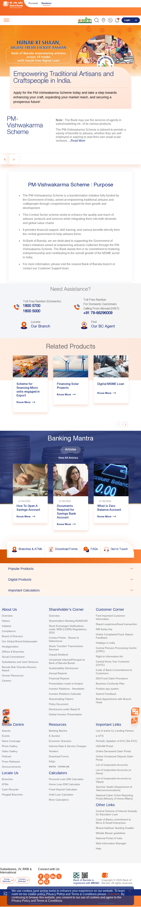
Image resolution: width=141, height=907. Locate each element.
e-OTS (100, 735)
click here (113, 894)
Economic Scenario (60, 741)
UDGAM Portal (104, 746)
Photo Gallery (10, 746)
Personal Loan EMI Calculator (66, 779)
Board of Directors (12, 636)
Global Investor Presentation (65, 714)
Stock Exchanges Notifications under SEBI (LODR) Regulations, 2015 (68, 629)
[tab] (70, 568)
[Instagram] (47, 876)
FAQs (52, 761)
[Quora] (47, 882)
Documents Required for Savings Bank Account (66, 512)
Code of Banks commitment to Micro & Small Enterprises (113, 821)
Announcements (11, 766)
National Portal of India (109, 838)
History (6, 620)
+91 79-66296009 (97, 313)
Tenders (53, 751)
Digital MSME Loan (110, 384)
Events (6, 735)
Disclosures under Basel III (64, 709)
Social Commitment (13, 656)
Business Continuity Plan (110, 683)
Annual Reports (58, 673)
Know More (24, 402)
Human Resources (13, 675)
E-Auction (54, 735)
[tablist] (70, 579)
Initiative (6, 625)
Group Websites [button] (7, 880)
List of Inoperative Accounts (112, 764)
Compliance (9, 631)
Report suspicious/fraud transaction (116, 624)
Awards (6, 730)
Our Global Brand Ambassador (19, 641)
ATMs (5, 784)
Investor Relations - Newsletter (66, 688)
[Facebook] (41, 876)
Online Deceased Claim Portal (113, 751)
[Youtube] (41, 882)
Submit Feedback (106, 693)
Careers (6, 680)
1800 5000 (31, 311)
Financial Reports (59, 678)
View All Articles (68, 457)
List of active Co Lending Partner (115, 730)
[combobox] (135, 711)
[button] (96, 20)
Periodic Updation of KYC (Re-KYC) (116, 741)
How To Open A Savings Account (28, 508)
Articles (70, 449)
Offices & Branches (13, 651)
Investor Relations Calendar (65, 693)
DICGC (95, 882)
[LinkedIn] (53, 876)
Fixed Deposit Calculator (63, 789)
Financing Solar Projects (68, 386)
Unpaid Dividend (58, 654)
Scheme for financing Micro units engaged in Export (28, 390)
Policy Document (58, 704)
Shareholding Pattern (61, 698)
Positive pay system (107, 688)
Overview (7, 615)
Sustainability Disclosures (63, 668)
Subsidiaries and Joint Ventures (20, 661)
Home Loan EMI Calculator (64, 784)
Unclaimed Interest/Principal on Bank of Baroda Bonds (67, 661)
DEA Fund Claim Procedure (112, 678)
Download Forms (59, 756)
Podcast (6, 756)
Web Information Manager (111, 843)
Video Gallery (9, 751)
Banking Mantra (58, 730)
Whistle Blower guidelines (110, 833)
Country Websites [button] (22, 880)
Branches (7, 779)
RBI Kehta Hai (104, 629)
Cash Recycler (10, 789)
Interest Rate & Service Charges (67, 746)
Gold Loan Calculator (61, 794)
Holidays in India (105, 642)
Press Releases (11, 761)
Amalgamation (10, 646)
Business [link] (46, 3)
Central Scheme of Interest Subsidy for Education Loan (116, 813)
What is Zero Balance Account (109, 508)
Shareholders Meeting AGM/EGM (68, 620)
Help (98, 848)
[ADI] (6, 720)
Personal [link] (33, 3)
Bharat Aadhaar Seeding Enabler (115, 827)
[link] (84, 20)
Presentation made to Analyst (66, 683)
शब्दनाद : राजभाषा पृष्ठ (59, 766)
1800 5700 (31, 306)
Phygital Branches (12, 794)
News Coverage (11, 741)
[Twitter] (59, 876)
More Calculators (59, 799)
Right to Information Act (109, 656)
